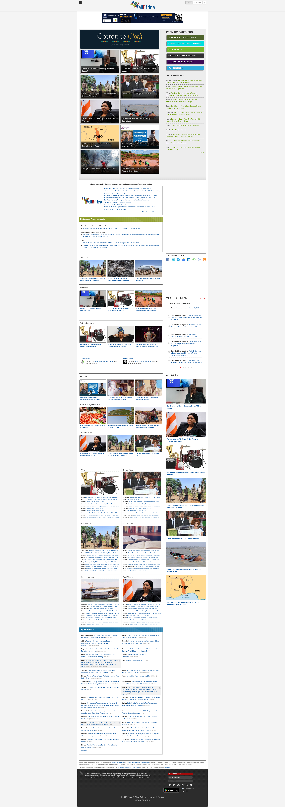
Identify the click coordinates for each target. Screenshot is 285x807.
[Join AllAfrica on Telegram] (178, 259)
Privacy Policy (139, 797)
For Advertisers (174, 777)
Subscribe (172, 781)
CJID (82, 240)
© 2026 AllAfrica (126, 797)
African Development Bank (181, 37)
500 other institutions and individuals (139, 762)
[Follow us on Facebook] (170, 785)
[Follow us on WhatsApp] (187, 785)
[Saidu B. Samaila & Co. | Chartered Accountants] (142, 18)
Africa (83, 470)
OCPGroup (174, 49)
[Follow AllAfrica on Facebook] (167, 259)
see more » (85, 751)
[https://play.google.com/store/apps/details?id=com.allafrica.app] (171, 790)
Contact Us (151, 797)
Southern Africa (87, 577)
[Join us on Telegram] (178, 785)
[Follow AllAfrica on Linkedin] (188, 259)
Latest (171, 374)
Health (83, 377)
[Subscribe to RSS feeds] (204, 259)
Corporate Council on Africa (181, 56)
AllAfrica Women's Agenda (180, 62)
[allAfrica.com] (91, 200)
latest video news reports (143, 361)
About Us (161, 797)
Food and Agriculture (89, 404)
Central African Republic (179, 304)
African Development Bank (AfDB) (92, 232)
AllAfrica (142, 5)
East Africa (85, 524)
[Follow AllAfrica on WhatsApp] (193, 259)
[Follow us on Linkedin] (182, 785)
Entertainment (86, 323)
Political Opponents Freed (176, 130)
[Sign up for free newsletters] (199, 259)
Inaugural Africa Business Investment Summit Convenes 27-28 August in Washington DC (111, 228)
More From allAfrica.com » (151, 212)
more (202, 152)
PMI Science (174, 68)
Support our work (175, 773)
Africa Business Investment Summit (93, 226)
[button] (180, 368)
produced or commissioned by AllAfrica (128, 767)
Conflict (83, 257)
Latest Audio (85, 358)
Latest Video (128, 358)
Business (84, 287)
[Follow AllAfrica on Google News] (183, 259)
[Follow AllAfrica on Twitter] (173, 259)
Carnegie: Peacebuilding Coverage (184, 43)
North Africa (127, 524)
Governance (85, 432)
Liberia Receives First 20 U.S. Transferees (182, 125)
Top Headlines (174, 75)
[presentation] (200, 298)
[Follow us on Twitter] (174, 785)
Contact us (167, 767)
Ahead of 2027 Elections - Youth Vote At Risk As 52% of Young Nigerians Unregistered (111, 243)
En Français (197, 3)
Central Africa (128, 470)
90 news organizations (118, 762)
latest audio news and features (104, 361)
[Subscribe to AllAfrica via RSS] (191, 785)
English (189, 3)
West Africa (127, 577)
